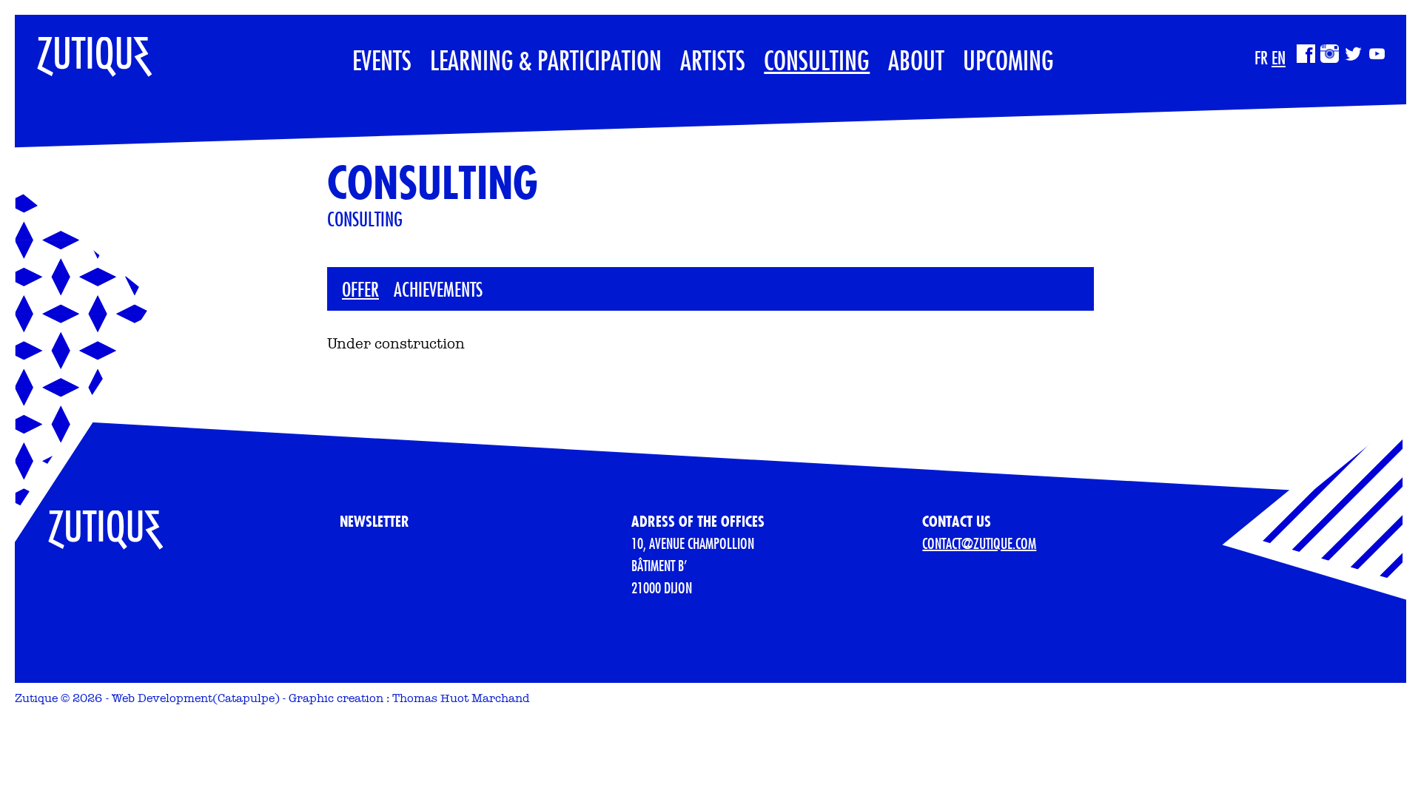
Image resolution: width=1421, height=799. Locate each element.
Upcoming (1008, 60)
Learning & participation (546, 60)
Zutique (36, 698)
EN (1278, 58)
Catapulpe (246, 698)
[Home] (83, 49)
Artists (712, 60)
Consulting (817, 60)
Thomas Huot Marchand (461, 698)
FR (1261, 58)
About (916, 60)
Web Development (162, 698)
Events (381, 60)
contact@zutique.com (979, 543)
